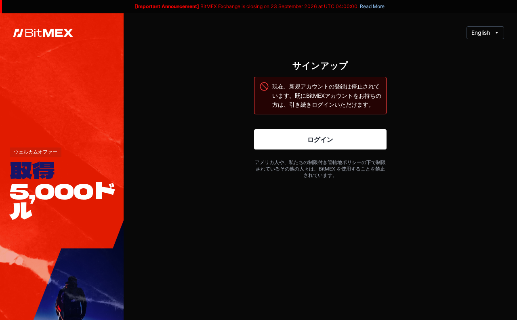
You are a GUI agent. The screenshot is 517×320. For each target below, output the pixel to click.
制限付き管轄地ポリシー (334, 162)
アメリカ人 (267, 162)
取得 (32, 170)
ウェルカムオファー (35, 152)
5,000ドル (63, 201)
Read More (372, 6)
